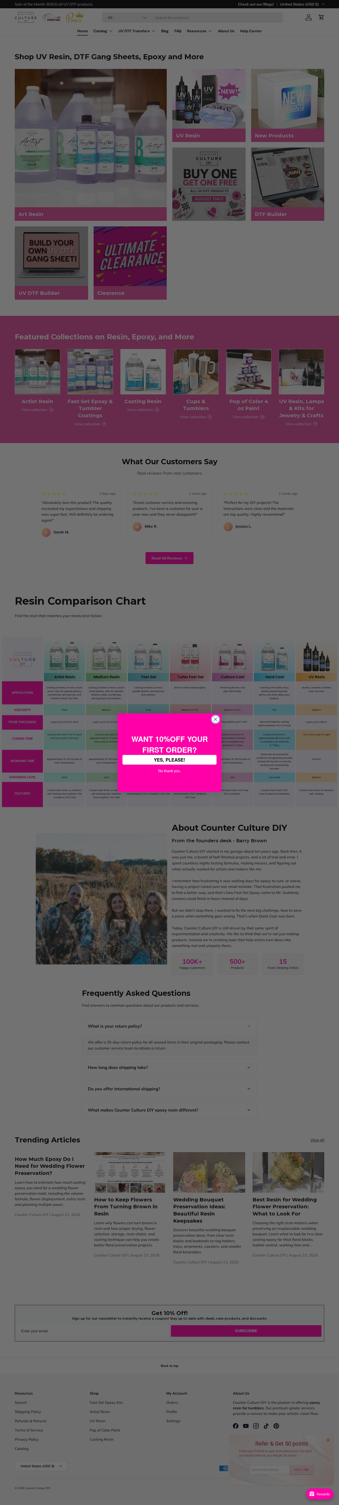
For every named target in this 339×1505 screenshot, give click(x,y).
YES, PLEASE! (169, 759)
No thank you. (169, 770)
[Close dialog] (215, 719)
